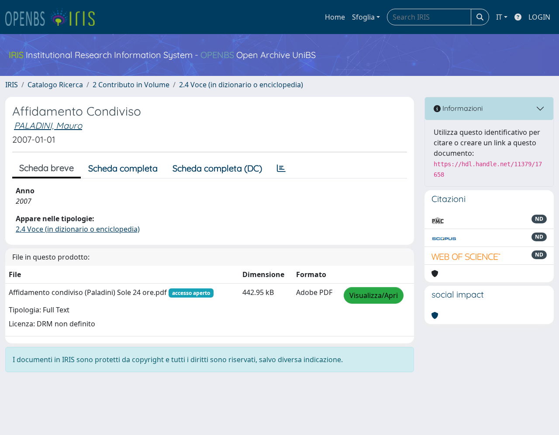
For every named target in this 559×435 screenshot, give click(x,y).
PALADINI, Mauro (48, 125)
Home (335, 17)
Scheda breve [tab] (46, 167)
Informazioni (462, 108)
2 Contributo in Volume (131, 84)
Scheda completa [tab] (123, 168)
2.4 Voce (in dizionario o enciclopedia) (241, 84)
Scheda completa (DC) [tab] (217, 168)
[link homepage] (53, 17)
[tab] (281, 168)
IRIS (11, 84)
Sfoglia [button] (363, 17)
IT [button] (499, 17)
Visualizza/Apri (373, 295)
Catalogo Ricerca (55, 84)
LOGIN (539, 17)
